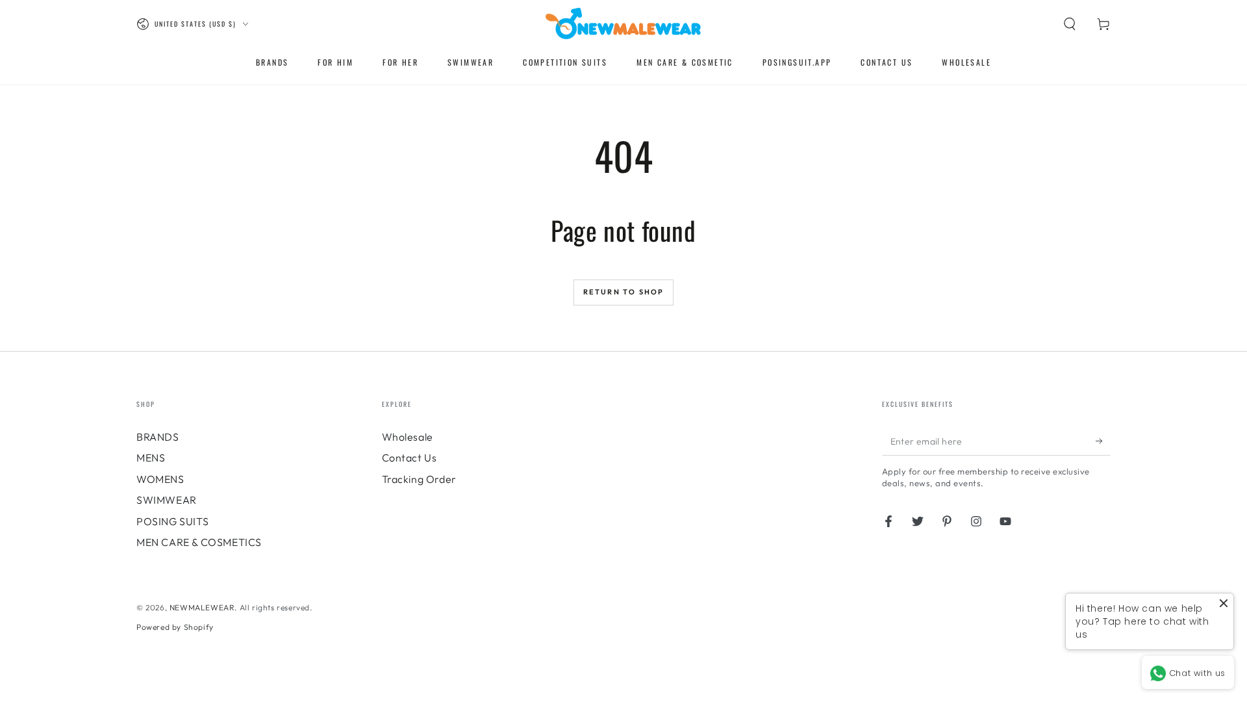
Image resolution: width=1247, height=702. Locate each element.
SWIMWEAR (166, 499)
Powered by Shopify (175, 627)
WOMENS (160, 479)
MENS (150, 457)
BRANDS (157, 436)
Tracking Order (419, 479)
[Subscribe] (1103, 440)
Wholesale (407, 436)
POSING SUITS (172, 521)
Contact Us (409, 457)
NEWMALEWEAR (202, 607)
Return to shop (623, 291)
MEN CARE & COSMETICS (199, 542)
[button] (1070, 24)
